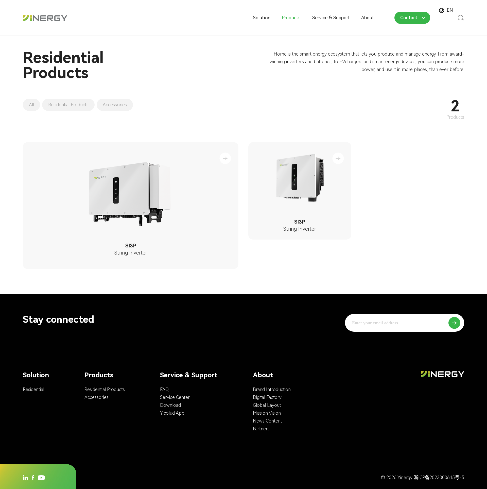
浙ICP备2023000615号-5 (439, 477)
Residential (33, 389)
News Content (267, 421)
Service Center (175, 397)
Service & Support (331, 17)
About (367, 17)
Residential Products (68, 104)
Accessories (115, 104)
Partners (261, 428)
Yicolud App (172, 413)
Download (170, 405)
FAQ (164, 389)
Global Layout (267, 405)
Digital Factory (267, 397)
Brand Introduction (272, 389)
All (31, 104)
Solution (261, 17)
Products (291, 17)
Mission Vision (267, 413)
